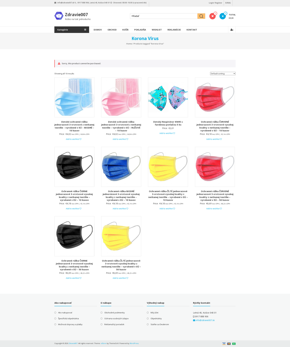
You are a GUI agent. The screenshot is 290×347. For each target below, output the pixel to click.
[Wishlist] (213, 16)
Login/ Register (215, 3)
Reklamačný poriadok (114, 324)
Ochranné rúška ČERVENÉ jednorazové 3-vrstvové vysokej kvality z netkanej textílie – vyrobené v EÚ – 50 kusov (215, 196)
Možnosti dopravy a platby (70, 324)
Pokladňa (140, 29)
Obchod (112, 29)
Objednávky (156, 318)
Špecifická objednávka (68, 318)
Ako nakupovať (65, 312)
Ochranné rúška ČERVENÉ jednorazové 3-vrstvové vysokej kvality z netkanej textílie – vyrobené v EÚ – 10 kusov (215, 126)
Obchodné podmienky (114, 312)
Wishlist (157, 29)
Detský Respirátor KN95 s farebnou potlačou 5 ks (168, 123)
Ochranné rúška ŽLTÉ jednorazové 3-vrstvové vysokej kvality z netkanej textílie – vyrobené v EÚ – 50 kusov (121, 265)
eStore (103, 343)
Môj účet (154, 312)
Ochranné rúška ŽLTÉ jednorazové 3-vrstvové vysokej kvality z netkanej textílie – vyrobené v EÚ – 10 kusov (168, 196)
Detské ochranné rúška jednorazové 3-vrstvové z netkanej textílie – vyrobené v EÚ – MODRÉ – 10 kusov (74, 126)
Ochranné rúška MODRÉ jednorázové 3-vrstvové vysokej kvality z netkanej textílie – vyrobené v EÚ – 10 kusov (121, 196)
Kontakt (192, 29)
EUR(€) (228, 3)
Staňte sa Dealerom (160, 324)
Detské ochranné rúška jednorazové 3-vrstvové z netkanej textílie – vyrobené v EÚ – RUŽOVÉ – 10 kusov (121, 126)
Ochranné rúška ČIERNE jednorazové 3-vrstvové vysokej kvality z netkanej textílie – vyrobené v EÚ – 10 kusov (74, 196)
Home (129, 43)
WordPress (134, 343)
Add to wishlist (72, 139)
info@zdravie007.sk (205, 320)
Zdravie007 (76, 14)
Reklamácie (174, 29)
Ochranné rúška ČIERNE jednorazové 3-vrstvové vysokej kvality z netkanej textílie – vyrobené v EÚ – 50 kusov (74, 265)
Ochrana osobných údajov (116, 318)
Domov (98, 29)
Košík (125, 29)
